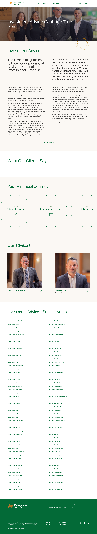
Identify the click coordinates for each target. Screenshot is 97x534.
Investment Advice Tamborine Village (15, 431)
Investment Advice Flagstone (13, 393)
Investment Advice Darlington (13, 369)
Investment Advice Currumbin (55, 458)
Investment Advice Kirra (12, 448)
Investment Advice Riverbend (55, 386)
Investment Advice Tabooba (55, 327)
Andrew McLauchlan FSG (27, 522)
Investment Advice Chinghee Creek (56, 362)
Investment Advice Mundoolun (13, 338)
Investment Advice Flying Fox (55, 406)
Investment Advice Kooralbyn (55, 341)
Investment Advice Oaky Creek (14, 341)
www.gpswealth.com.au (32, 525)
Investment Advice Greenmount (56, 444)
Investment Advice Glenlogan (55, 393)
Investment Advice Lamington (13, 344)
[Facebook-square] (80, 523)
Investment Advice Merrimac (13, 441)
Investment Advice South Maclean (14, 389)
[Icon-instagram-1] (84, 523)
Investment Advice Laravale (55, 344)
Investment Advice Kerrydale (55, 437)
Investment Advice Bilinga (54, 455)
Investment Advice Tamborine (55, 427)
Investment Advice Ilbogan (55, 358)
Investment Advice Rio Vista (13, 482)
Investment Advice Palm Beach (14, 472)
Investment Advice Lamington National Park (58, 396)
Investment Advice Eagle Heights (56, 417)
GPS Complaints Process (20, 523)
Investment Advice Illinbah (13, 410)
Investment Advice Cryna (54, 365)
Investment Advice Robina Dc (13, 444)
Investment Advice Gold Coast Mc (14, 320)
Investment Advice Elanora (55, 468)
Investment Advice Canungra (55, 403)
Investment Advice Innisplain (13, 362)
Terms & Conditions (20, 528)
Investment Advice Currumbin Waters (15, 465)
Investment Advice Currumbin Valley (57, 461)
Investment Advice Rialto (54, 479)
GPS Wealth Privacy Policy (12, 528)
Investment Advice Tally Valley (13, 468)
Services (45, 3)
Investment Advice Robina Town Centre (15, 427)
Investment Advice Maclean (55, 382)
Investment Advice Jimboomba (14, 396)
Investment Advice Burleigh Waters (15, 479)
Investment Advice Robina (54, 441)
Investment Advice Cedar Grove (56, 372)
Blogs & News (77, 3)
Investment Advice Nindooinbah (56, 338)
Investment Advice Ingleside (55, 434)
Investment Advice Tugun (54, 451)
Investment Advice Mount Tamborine (15, 420)
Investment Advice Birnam (13, 382)
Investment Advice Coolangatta (14, 458)
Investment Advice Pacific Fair (55, 489)
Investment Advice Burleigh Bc (14, 486)
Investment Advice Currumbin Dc (14, 461)
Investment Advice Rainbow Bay (56, 448)
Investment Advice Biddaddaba (14, 413)
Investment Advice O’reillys (13, 400)
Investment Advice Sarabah (55, 400)
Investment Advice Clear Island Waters (15, 451)
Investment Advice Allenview (13, 379)
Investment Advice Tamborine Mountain (15, 424)
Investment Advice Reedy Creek (56, 431)
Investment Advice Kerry (54, 351)
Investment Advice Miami (54, 465)
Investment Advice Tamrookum (56, 331)
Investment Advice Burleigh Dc (55, 472)
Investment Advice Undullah (55, 320)
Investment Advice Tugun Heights (14, 455)
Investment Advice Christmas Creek (15, 365)
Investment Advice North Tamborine (57, 420)
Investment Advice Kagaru (13, 351)
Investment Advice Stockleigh (55, 375)
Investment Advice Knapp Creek (14, 355)
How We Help (55, 3)
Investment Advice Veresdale (13, 324)
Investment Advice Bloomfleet (55, 413)
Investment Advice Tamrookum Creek (15, 334)
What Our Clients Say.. (27, 160)
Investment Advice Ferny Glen (14, 406)
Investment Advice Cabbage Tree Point (39, 24)
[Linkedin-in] (88, 523)
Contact (87, 3)
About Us (36, 3)
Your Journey (66, 3)
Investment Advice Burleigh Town (56, 475)
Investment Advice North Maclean (14, 386)
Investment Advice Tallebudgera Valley (57, 424)
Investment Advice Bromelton (55, 369)
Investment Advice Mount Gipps (56, 334)
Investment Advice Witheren (13, 403)
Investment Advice (23, 50)
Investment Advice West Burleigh (56, 482)
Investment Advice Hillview (13, 358)
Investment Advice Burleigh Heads (14, 475)
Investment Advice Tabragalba (13, 331)
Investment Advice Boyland (13, 417)
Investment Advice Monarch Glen (14, 348)
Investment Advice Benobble (55, 410)
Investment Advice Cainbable (13, 372)
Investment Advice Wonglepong (56, 389)
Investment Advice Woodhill (13, 327)
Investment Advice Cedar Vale (13, 375)
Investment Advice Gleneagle (55, 355)
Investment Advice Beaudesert (55, 379)
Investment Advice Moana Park (56, 486)
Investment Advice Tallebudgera (14, 437)
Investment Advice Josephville (55, 348)
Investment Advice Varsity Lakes (14, 434)
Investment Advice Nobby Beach (14, 489)
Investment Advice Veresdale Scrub (57, 324)
